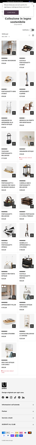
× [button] (32, 4)
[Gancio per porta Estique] (8, 261)
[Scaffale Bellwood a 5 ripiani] (26, 321)
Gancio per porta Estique (8, 275)
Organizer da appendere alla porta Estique (7, 122)
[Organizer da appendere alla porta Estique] (8, 107)
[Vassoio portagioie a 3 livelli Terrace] (26, 201)
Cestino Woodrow (8, 60)
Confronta (26, 30)
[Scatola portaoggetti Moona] (26, 261)
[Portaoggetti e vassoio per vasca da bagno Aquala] (8, 170)
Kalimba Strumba (8, 334)
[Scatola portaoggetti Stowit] (26, 48)
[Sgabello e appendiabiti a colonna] (26, 230)
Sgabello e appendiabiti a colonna (24, 245)
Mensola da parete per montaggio (26, 121)
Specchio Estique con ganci (7, 363)
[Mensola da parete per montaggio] (26, 107)
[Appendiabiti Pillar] (8, 292)
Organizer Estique (26, 151)
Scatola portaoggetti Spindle (6, 245)
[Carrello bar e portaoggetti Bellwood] (26, 170)
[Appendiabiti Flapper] (26, 79)
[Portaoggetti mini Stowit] (8, 79)
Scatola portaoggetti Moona (24, 276)
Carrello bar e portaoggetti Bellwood (25, 185)
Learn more (11, 12)
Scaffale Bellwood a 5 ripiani (26, 335)
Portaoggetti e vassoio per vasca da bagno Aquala (8, 185)
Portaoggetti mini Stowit (8, 92)
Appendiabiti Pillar (8, 305)
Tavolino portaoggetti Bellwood (6, 153)
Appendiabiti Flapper (24, 92)
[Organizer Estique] (26, 138)
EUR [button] (31, 1)
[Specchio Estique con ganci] (8, 350)
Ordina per (5, 34)
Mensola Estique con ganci (25, 306)
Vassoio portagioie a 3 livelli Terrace (26, 215)
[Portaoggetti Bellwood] (8, 201)
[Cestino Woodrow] (8, 48)
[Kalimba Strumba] (8, 321)
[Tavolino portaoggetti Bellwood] (8, 138)
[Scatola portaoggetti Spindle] (8, 230)
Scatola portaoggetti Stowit (24, 63)
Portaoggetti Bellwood (6, 215)
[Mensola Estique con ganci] (26, 292)
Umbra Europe (9, 440)
